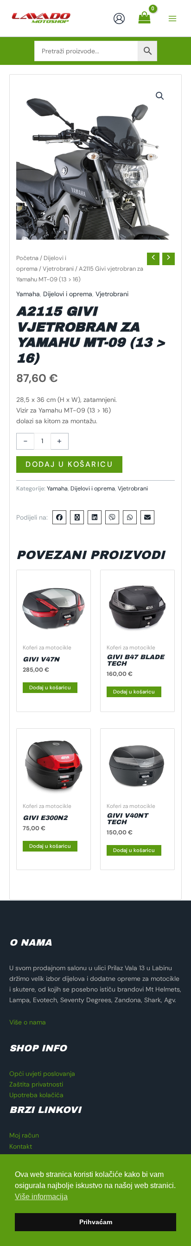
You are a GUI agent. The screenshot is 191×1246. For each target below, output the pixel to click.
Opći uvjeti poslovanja (42, 1073)
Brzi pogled (53, 631)
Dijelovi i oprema (67, 294)
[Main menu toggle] (172, 18)
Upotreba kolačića (36, 1095)
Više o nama (27, 1022)
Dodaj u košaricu (69, 464)
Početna (27, 258)
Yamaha (28, 294)
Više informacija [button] (41, 1197)
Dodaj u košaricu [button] (50, 687)
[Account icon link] (119, 19)
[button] (160, 96)
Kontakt (20, 1146)
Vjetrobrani (58, 269)
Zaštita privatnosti (36, 1084)
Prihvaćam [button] (95, 1222)
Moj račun (24, 1135)
